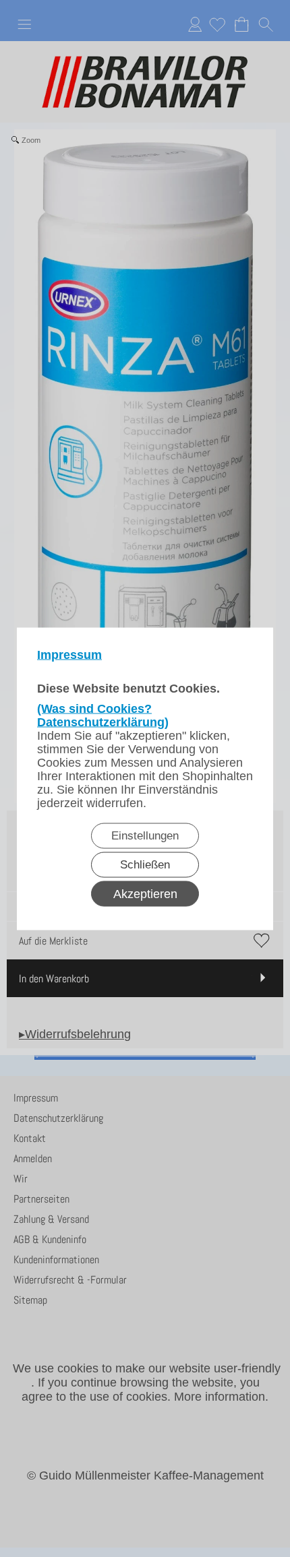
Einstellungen (145, 835)
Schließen (145, 864)
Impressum (69, 654)
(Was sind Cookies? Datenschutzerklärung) (103, 714)
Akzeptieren (145, 893)
